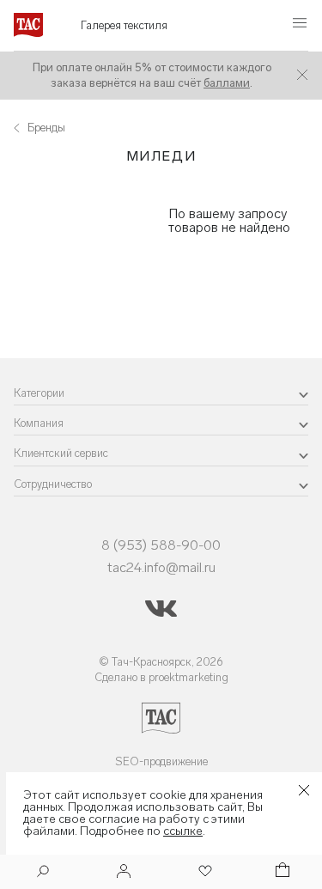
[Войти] (123, 872)
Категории (39, 393)
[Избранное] (203, 872)
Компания (39, 423)
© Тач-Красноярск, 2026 (161, 661)
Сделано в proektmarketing (161, 677)
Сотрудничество (53, 484)
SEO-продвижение (161, 761)
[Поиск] (43, 873)
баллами (227, 82)
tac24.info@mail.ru (161, 567)
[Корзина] (280, 872)
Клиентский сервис (61, 453)
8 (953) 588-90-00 (161, 545)
